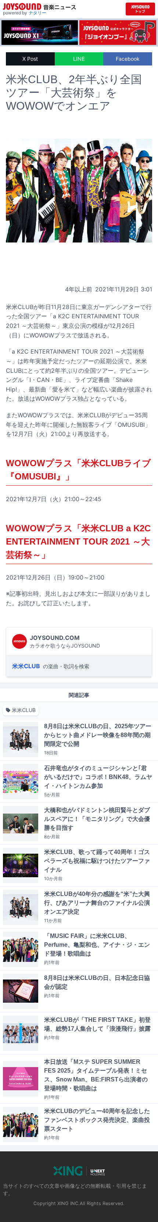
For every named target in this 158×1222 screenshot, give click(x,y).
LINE (79, 59)
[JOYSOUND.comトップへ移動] (140, 9)
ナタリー (37, 12)
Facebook (128, 59)
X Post (30, 59)
